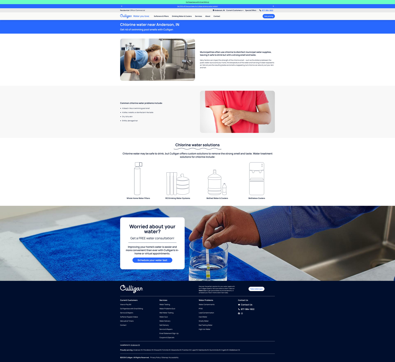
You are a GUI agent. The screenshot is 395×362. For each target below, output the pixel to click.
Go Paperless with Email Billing (131, 308)
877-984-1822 (267, 10)
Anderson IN (135, 345)
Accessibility (173, 357)
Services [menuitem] (198, 16)
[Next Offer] (273, 6)
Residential (124, 10)
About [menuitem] (207, 16)
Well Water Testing (166, 313)
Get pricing (268, 16)
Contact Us (246, 304)
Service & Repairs (126, 313)
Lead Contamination (206, 313)
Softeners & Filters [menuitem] (161, 16)
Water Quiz (163, 317)
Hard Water (203, 317)
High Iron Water (204, 329)
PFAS (201, 308)
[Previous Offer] (121, 6)
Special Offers (250, 10)
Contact (217, 16)
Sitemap (165, 357)
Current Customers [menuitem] (234, 10)
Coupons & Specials (166, 337)
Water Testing (164, 304)
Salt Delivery (164, 325)
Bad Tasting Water (205, 325)
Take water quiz (256, 289)
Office (132, 10)
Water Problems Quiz (167, 308)
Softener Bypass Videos (129, 317)
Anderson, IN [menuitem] (219, 10)
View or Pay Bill (125, 304)
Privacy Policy (155, 357)
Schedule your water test (152, 260)
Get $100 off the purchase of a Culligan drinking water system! (197, 6)
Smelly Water (204, 321)
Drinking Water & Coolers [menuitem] (182, 16)
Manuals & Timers (127, 321)
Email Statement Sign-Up (168, 333)
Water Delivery (164, 321)
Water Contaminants (206, 304)
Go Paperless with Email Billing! (197, 2)
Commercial (140, 10)
